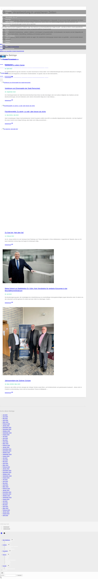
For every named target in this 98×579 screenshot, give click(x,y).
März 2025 (5, 443)
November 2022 (7, 494)
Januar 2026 (6, 425)
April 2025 (5, 441)
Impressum (6, 527)
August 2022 (6, 499)
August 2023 (6, 477)
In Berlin (5, 544)
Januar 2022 (6, 512)
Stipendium (7, 40)
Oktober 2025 (6, 431)
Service (4, 554)
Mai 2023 (5, 483)
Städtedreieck (8, 11)
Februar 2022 (6, 510)
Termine (7, 29)
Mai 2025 (5, 440)
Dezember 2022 (7, 492)
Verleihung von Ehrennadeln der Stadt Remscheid (22, 88)
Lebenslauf (7, 25)
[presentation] (44, 83)
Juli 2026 (5, 415)
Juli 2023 (5, 479)
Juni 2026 (5, 416)
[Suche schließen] (2, 573)
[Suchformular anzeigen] (2, 54)
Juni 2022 (5, 503)
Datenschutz (6, 528)
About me (6, 50)
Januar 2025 (6, 447)
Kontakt (4, 565)
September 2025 (7, 433)
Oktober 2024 (6, 452)
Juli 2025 (5, 436)
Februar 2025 (6, 445)
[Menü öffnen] (1, 80)
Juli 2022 (5, 501)
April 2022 (5, 506)
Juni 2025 (5, 438)
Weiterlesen (9, 100)
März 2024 (5, 465)
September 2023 (7, 476)
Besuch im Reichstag (10, 36)
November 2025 (7, 429)
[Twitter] (3, 56)
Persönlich (5, 551)
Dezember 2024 (7, 449)
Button (10, 70)
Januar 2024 (6, 468)
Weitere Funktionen (9, 21)
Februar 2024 (6, 467)
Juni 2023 (5, 481)
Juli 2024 (5, 458)
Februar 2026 (6, 424)
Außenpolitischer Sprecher (11, 17)
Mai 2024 (5, 461)
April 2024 (5, 463)
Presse (6, 31)
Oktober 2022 (6, 495)
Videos (6, 13)
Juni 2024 (5, 459)
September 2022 (7, 497)
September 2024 (7, 454)
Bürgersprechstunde (9, 48)
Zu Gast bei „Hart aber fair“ (14, 232)
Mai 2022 (5, 504)
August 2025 (6, 434)
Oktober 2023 (6, 474)
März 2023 (5, 486)
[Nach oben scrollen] (1, 533)
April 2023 (5, 485)
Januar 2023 (6, 490)
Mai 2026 (5, 418)
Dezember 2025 (7, 427)
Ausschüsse (8, 19)
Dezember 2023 (7, 470)
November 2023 (7, 472)
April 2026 (5, 420)
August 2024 (6, 456)
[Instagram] (5, 56)
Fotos (6, 34)
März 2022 (5, 508)
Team (6, 46)
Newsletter (7, 38)
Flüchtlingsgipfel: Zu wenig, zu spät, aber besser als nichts (25, 111)
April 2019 (5, 515)
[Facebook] (1, 56)
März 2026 (5, 422)
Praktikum (7, 42)
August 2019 (6, 513)
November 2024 (7, 450)
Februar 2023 (6, 488)
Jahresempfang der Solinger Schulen (18, 380)
